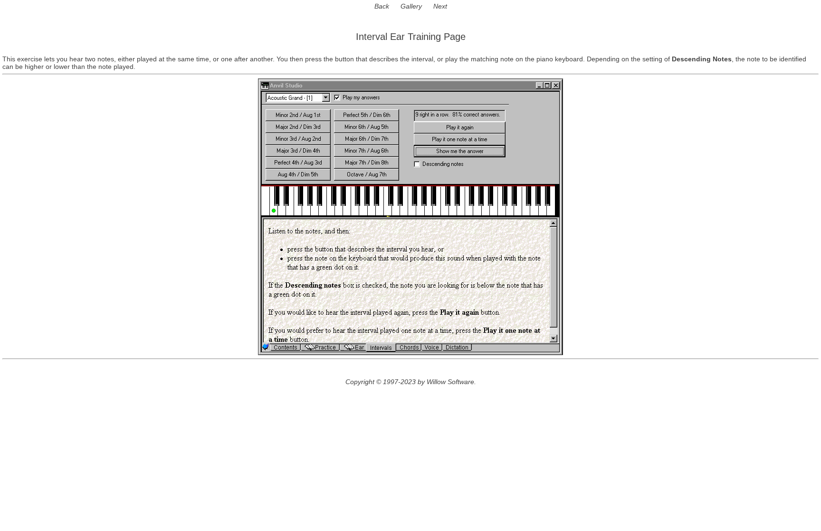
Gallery (411, 6)
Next (440, 6)
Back (381, 6)
